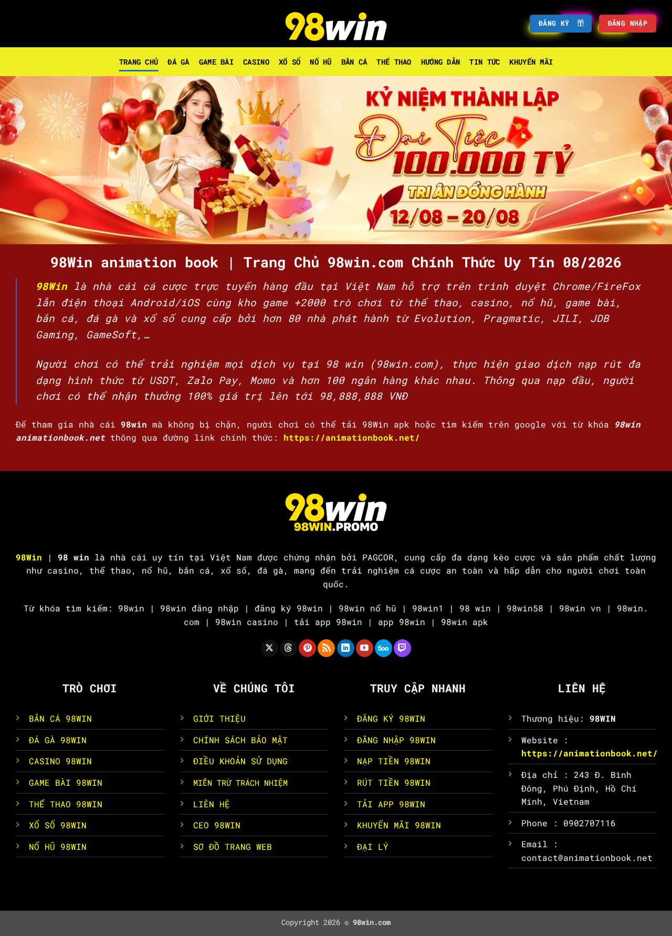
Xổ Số (289, 62)
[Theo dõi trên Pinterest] (307, 648)
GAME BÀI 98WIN (65, 782)
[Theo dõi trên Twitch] (402, 648)
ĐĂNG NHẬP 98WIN (396, 739)
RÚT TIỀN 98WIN (393, 782)
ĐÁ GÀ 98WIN (58, 739)
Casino (256, 62)
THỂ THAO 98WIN (65, 803)
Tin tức (484, 62)
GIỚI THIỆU (219, 718)
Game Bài (216, 62)
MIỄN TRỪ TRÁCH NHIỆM (240, 782)
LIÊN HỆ (211, 803)
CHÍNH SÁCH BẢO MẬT (240, 739)
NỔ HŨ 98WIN (58, 846)
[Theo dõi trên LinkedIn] (345, 648)
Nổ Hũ (320, 62)
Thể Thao (393, 62)
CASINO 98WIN (60, 760)
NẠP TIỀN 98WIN (393, 760)
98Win (51, 286)
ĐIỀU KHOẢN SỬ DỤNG (240, 760)
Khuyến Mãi (531, 62)
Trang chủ (139, 62)
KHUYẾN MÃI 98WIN (399, 824)
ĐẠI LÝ (372, 846)
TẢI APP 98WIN (391, 803)
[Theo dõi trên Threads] (288, 648)
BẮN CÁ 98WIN (60, 718)
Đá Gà (178, 62)
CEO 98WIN (216, 824)
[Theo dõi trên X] (269, 648)
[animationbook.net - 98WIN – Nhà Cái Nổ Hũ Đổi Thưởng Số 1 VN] (336, 23)
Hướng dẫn (440, 62)
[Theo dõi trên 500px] (383, 648)
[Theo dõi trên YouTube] (364, 648)
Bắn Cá (354, 62)
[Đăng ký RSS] (326, 648)
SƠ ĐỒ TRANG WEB (232, 846)
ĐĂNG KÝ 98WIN (391, 718)
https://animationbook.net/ (589, 752)
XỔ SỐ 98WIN (58, 824)
